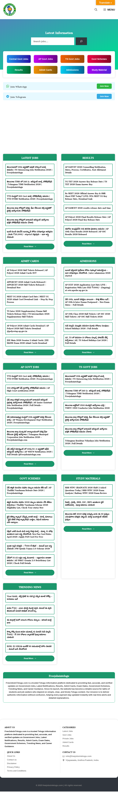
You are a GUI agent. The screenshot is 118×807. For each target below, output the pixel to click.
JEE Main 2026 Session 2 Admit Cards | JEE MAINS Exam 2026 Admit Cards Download (28, 341)
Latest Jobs (68, 731)
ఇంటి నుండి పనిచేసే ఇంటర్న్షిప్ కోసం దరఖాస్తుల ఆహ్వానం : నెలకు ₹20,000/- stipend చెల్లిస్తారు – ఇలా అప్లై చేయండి (30, 234)
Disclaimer (12, 763)
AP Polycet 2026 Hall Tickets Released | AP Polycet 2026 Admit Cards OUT (27, 271)
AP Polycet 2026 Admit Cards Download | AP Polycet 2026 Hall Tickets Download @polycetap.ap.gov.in (28, 328)
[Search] (81, 41)
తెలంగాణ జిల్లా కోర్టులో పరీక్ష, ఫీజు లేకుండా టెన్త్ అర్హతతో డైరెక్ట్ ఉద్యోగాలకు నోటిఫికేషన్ (29, 209)
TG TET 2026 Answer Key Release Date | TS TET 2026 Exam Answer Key (86, 182)
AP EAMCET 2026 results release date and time (88, 207)
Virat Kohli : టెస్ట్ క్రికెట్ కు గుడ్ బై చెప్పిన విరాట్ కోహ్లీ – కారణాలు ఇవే (29, 597)
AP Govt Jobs (45, 59)
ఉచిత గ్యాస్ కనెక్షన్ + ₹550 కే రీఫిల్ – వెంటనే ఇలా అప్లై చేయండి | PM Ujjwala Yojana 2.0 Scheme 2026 (29, 547)
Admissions (72, 70)
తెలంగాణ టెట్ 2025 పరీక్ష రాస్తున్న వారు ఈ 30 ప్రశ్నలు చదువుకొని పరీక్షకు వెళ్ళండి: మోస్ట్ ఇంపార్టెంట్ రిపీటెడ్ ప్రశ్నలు (87, 516)
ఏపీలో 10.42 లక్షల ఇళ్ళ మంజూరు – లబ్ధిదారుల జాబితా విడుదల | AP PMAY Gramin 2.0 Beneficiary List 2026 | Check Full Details (29, 560)
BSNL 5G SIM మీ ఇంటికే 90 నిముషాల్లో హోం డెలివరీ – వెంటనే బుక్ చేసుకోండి (29, 647)
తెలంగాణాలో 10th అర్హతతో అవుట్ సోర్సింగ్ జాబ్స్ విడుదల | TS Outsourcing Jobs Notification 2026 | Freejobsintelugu (29, 169)
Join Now (104, 86)
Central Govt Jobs (18, 59)
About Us (11, 756)
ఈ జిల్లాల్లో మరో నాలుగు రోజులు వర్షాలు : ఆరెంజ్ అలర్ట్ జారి (29, 621)
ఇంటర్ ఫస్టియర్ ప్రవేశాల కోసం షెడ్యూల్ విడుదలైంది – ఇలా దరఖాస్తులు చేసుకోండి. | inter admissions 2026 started (87, 272)
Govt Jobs (67, 735)
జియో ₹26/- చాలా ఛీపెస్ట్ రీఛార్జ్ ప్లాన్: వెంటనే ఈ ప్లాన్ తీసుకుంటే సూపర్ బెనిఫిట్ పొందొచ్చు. (29, 609)
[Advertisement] (59, 126)
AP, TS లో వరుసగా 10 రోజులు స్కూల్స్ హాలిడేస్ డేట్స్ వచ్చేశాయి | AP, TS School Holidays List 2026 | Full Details (86, 340)
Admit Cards (45, 70)
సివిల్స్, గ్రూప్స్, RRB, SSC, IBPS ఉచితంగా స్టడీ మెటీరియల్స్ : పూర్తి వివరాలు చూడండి (84, 503)
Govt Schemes (99, 59)
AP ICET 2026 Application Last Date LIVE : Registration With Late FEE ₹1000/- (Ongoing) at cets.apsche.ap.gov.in (87, 287)
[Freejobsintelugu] (10, 9)
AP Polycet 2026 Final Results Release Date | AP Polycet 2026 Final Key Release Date (88, 218)
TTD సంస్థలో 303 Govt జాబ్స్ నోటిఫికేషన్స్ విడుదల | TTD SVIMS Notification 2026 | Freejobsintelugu (30, 197)
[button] (96, 10)
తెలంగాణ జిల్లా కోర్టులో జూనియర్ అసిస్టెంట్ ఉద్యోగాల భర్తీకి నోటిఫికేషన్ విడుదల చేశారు (28, 220)
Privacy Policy (13, 767)
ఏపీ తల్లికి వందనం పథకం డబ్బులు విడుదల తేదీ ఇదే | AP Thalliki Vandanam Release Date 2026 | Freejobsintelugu (29, 490)
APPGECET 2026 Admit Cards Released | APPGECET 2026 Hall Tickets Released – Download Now (26, 284)
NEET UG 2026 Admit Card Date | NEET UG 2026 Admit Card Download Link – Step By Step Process (30, 299)
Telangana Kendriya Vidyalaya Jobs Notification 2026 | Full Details (87, 441)
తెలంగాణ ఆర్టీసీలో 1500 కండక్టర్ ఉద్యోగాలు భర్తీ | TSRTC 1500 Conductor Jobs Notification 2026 (87, 406)
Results (19, 70)
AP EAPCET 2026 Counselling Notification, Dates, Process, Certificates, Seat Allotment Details (85, 169)
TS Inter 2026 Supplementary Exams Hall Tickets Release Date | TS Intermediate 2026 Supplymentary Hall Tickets (28, 313)
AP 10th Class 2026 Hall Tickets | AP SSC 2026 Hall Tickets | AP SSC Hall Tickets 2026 (87, 315)
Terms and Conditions (16, 770)
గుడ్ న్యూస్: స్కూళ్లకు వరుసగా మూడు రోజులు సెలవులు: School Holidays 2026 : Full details (87, 326)
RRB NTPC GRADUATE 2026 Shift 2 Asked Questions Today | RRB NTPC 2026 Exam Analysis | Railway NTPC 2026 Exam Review (86, 490)
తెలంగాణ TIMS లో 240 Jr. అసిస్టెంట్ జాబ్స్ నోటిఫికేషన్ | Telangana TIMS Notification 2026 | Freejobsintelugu (29, 184)
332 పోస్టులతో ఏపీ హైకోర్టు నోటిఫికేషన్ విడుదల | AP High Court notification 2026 (28, 389)
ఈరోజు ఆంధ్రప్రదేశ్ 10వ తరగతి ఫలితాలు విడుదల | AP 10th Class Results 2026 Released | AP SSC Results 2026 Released (87, 231)
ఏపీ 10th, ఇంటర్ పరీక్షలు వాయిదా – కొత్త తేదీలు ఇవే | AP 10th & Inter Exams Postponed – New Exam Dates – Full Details (87, 301)
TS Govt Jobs (72, 59)
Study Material (99, 70)
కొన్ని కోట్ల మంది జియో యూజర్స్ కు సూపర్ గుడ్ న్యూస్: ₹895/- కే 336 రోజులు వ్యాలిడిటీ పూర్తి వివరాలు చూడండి (29, 634)
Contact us (12, 759)
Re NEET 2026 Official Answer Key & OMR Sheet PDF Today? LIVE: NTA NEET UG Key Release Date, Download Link (86, 196)
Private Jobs (68, 738)
